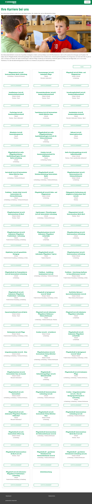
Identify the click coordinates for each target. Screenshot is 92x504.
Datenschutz (52, 496)
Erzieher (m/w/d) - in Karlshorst (46, 332)
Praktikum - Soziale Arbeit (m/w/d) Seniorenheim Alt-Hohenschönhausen (16, 194)
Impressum (8, 496)
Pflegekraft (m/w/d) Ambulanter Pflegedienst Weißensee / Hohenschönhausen (46, 314)
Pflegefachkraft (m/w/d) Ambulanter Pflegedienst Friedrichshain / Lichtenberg (16, 294)
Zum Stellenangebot (16, 85)
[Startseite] (11, 2)
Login (87, 2)
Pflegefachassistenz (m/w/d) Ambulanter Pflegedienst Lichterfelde (46, 234)
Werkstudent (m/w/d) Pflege (16, 332)
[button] (2, 501)
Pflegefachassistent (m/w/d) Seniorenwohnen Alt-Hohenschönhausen (76, 174)
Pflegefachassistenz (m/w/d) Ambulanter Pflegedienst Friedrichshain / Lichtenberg (16, 234)
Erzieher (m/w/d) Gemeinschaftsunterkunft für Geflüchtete (46, 154)
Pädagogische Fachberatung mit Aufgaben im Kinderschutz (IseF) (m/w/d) (76, 194)
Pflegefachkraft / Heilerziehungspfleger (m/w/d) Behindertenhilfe (46, 374)
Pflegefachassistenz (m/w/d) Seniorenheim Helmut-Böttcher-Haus (46, 354)
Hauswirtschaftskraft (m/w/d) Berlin (16, 312)
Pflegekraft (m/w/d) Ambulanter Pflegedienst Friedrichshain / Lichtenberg (16, 473)
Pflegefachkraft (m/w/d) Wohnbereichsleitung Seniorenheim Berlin (46, 174)
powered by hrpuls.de (11, 500)
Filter (81, 66)
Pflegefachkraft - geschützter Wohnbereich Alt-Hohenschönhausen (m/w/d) (46, 453)
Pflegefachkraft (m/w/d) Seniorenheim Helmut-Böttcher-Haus (46, 414)
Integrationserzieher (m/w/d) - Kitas (16, 352)
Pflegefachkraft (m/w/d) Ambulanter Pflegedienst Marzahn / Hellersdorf (16, 414)
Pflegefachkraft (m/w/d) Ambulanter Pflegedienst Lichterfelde (76, 334)
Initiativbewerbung (46, 472)
